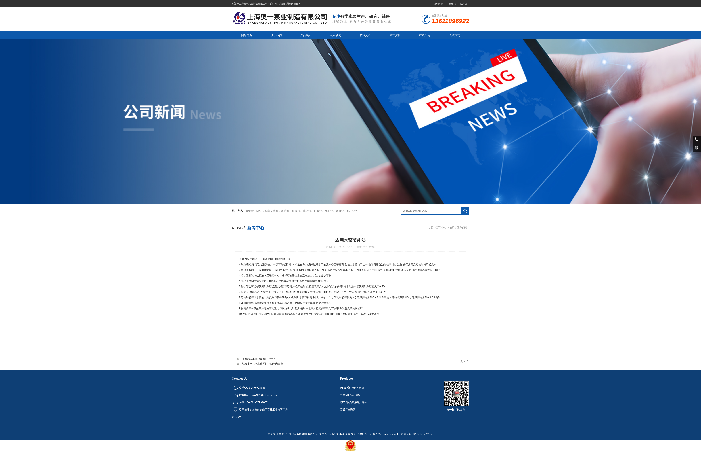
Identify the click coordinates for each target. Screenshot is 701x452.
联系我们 (464, 3)
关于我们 (276, 35)
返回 (463, 361)
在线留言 (451, 3)
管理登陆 (428, 433)
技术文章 (365, 35)
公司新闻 (335, 35)
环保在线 (375, 433)
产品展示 (305, 35)
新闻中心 (441, 227)
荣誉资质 (395, 35)
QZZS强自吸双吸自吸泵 (353, 402)
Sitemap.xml (391, 433)
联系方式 (454, 35)
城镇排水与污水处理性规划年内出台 (262, 363)
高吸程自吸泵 (347, 409)
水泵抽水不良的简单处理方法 (258, 359)
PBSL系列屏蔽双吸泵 (352, 387)
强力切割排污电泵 (350, 395)
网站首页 (438, 3)
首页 (430, 227)
